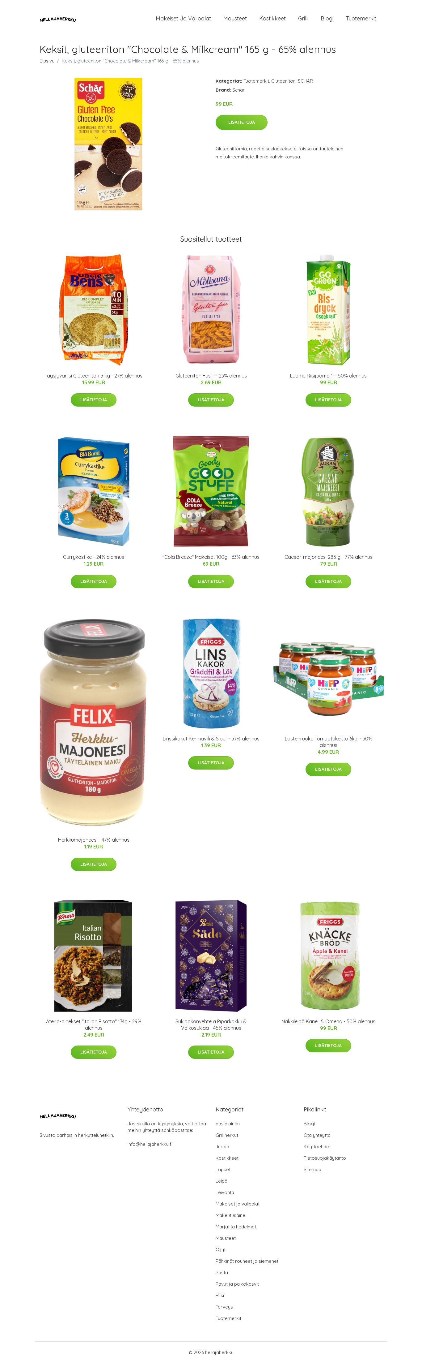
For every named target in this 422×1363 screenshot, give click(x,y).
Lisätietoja (241, 122)
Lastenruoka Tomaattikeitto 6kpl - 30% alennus (328, 741)
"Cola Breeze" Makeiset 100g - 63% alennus (211, 557)
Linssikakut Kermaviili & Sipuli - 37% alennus (211, 738)
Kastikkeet (272, 18)
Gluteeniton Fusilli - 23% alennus (211, 376)
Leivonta (225, 1192)
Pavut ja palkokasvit (237, 1284)
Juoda (222, 1146)
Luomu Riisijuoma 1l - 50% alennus (328, 376)
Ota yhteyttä (317, 1135)
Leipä (221, 1181)
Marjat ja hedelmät (236, 1227)
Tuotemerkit (361, 18)
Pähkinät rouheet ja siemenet (247, 1261)
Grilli (303, 18)
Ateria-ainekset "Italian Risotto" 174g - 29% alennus (93, 1024)
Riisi (220, 1295)
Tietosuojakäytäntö (325, 1158)
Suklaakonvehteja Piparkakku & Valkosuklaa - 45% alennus (211, 1024)
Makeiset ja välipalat (183, 18)
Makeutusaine (230, 1215)
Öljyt (221, 1250)
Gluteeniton (283, 81)
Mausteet (235, 18)
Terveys (224, 1307)
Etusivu (47, 61)
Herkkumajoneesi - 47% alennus (93, 840)
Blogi (327, 18)
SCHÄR (305, 81)
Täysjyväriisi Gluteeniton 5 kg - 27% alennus (93, 376)
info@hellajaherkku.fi (150, 1144)
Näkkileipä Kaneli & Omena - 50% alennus (328, 1021)
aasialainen (228, 1124)
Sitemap (312, 1169)
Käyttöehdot (317, 1146)
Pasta (222, 1272)
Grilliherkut (227, 1135)
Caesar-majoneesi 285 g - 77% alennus (329, 557)
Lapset (223, 1169)
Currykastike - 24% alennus (93, 557)
